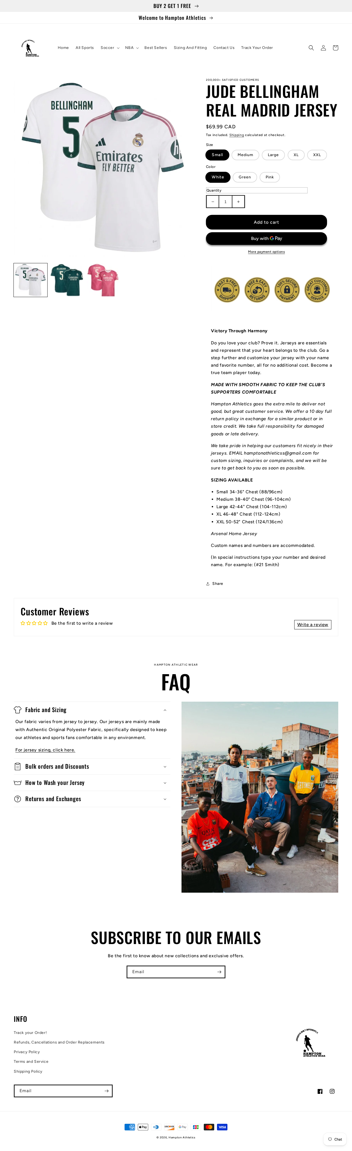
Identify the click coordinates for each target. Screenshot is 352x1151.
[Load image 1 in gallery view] (30, 280)
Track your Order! (30, 1032)
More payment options (266, 252)
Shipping (236, 135)
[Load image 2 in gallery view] (67, 280)
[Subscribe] (219, 971)
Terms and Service (31, 1061)
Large (273, 155)
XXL (317, 155)
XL (296, 155)
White (218, 177)
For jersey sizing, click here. (45, 749)
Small (217, 155)
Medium (245, 155)
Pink (270, 177)
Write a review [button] (312, 624)
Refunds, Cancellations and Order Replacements (59, 1042)
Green (245, 177)
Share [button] (217, 583)
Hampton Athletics (182, 1137)
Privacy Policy (27, 1052)
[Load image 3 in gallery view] (103, 280)
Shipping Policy (28, 1071)
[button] (109, 48)
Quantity (214, 190)
